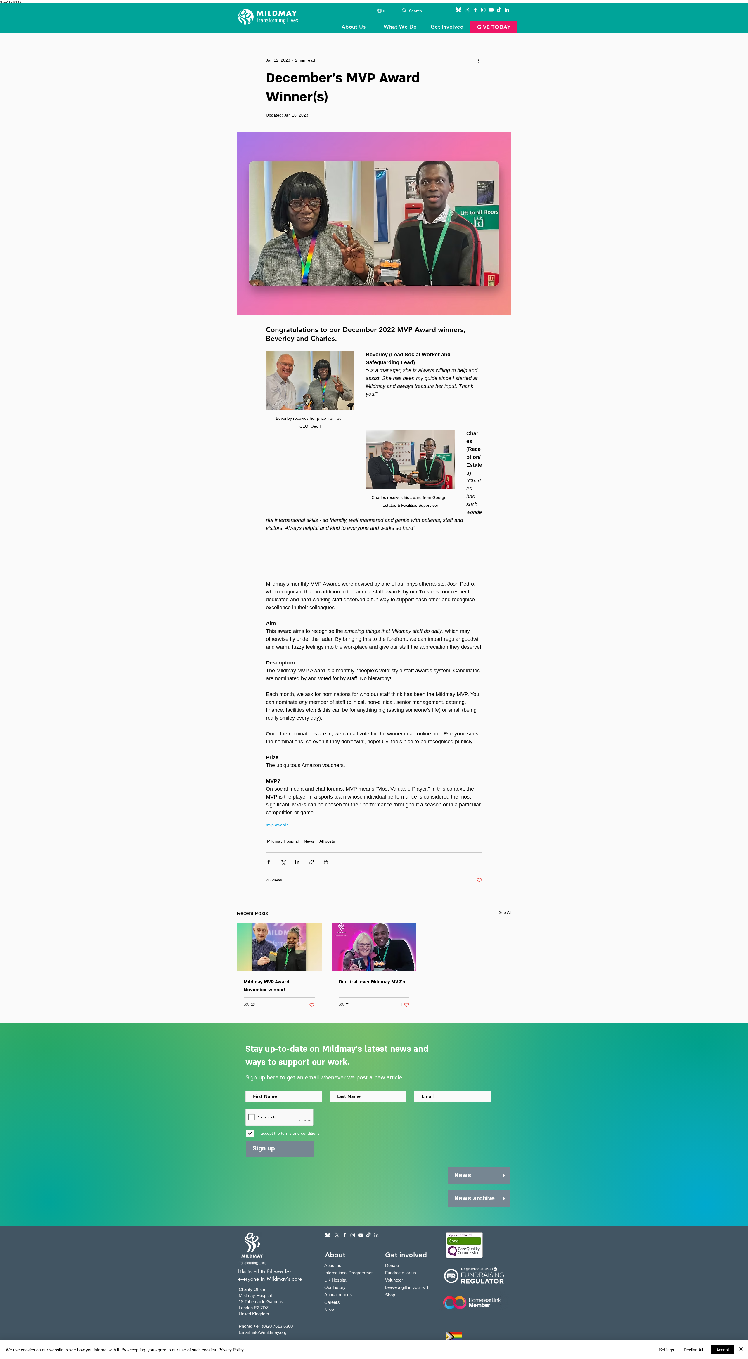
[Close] (740, 1349)
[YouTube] (491, 10)
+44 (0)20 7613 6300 (273, 1326)
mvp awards (277, 824)
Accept (722, 1350)
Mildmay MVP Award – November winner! (269, 986)
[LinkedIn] (507, 10)
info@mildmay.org (269, 1332)
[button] (382, 10)
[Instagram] (483, 10)
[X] (467, 10)
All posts (327, 841)
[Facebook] (475, 10)
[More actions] (478, 60)
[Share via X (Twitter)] (283, 862)
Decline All (693, 1350)
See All (505, 912)
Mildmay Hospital (283, 841)
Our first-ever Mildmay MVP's (372, 982)
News (309, 841)
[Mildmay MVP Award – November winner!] (279, 947)
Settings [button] (666, 1350)
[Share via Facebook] (268, 862)
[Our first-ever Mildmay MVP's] (374, 947)
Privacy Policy (231, 1350)
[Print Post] (326, 862)
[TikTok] (499, 10)
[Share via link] (311, 862)
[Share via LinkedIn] (297, 862)
